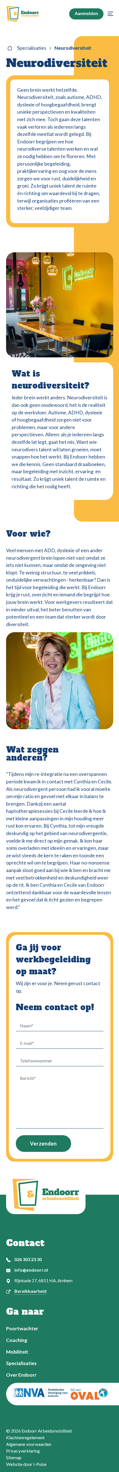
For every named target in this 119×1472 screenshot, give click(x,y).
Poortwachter (22, 1328)
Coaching (16, 1340)
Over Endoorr (21, 1375)
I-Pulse (39, 1464)
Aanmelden (86, 13)
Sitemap (14, 1457)
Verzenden (43, 1143)
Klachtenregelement (25, 1437)
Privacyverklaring (23, 1450)
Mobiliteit (17, 1352)
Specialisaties (31, 48)
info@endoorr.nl (31, 1269)
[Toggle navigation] (109, 13)
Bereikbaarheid (30, 1291)
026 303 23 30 (28, 1259)
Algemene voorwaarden (28, 1444)
